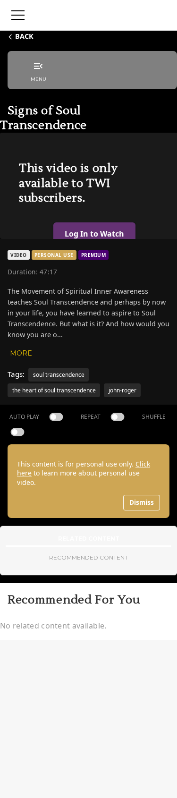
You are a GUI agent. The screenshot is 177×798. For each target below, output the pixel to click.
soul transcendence (58, 375)
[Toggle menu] (18, 15)
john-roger (122, 390)
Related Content (88, 538)
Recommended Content (88, 557)
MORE (21, 353)
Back (24, 36)
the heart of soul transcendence (54, 390)
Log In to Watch (94, 234)
